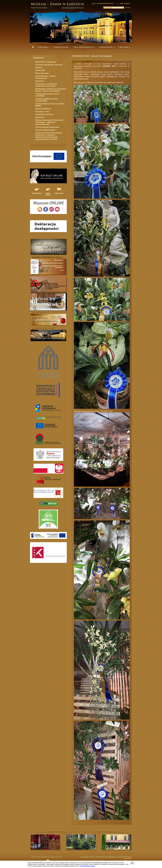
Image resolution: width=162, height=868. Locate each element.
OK (132, 863)
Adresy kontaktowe (43, 109)
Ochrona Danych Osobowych (47, 127)
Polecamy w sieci (42, 111)
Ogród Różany (48, 194)
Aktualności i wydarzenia (45, 62)
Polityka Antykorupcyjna (45, 130)
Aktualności (121, 857)
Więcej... (62, 270)
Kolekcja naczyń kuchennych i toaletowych (53, 266)
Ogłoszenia (39, 117)
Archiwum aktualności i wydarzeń (48, 65)
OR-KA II (38, 67)
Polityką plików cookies (87, 866)
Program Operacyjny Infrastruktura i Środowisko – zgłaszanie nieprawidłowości (49, 122)
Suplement (39, 81)
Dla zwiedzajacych (111, 857)
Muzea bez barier (42, 73)
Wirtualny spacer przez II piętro (52, 263)
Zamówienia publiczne (44, 114)
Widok (36, 193)
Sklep (59, 193)
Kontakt (128, 857)
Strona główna (84, 857)
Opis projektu (58, 260)
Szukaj (128, 7)
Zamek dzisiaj (100, 857)
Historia (92, 857)
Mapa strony (127, 858)
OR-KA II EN (40, 70)
